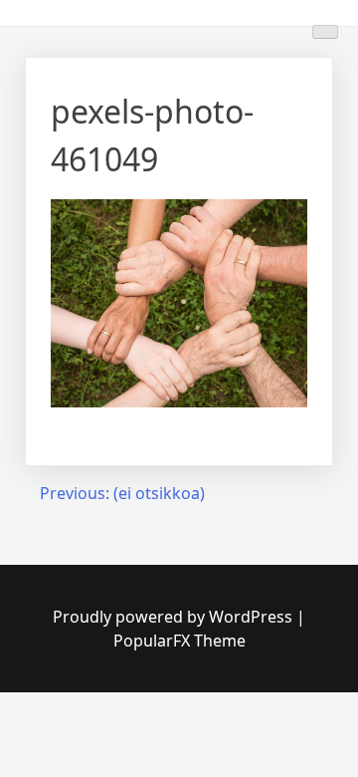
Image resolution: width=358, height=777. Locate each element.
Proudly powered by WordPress (174, 617)
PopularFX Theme (179, 640)
